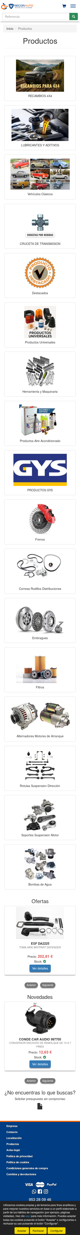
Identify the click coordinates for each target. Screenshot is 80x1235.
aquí (28, 1216)
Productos (12, 1144)
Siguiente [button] (47, 985)
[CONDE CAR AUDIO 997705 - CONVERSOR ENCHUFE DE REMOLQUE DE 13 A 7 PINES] (40, 1019)
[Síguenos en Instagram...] (46, 1192)
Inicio (9, 28)
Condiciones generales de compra (27, 1168)
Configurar (56, 1230)
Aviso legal (13, 1150)
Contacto (11, 1132)
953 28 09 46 (40, 1199)
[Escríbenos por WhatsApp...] (34, 1192)
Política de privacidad (19, 1156)
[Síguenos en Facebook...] (40, 1192)
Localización (14, 1138)
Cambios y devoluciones (21, 1174)
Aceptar (21, 1230)
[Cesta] (64, 6)
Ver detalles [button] (40, 968)
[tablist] (40, 947)
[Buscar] (73, 16)
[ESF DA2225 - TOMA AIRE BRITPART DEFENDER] (40, 923)
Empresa (11, 1126)
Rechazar (38, 1230)
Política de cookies (17, 1162)
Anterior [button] (31, 985)
